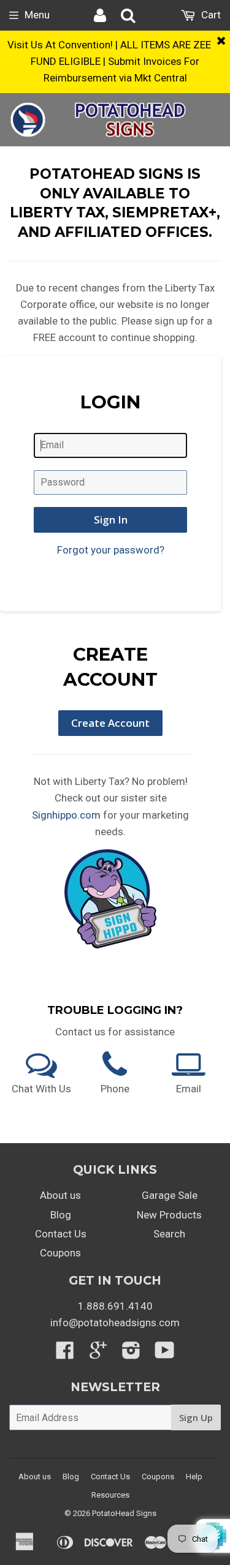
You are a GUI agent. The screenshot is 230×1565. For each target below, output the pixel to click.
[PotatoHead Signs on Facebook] (65, 1354)
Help (194, 1476)
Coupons (60, 1253)
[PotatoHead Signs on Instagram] (131, 1354)
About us (60, 1195)
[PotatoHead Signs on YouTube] (164, 1354)
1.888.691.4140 (115, 1306)
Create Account (110, 723)
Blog (60, 1215)
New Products (169, 1215)
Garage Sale (169, 1195)
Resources (110, 1494)
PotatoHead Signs (124, 1513)
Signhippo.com (66, 815)
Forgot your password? (110, 550)
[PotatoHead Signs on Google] (98, 1354)
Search (169, 1234)
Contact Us (60, 1234)
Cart (210, 15)
